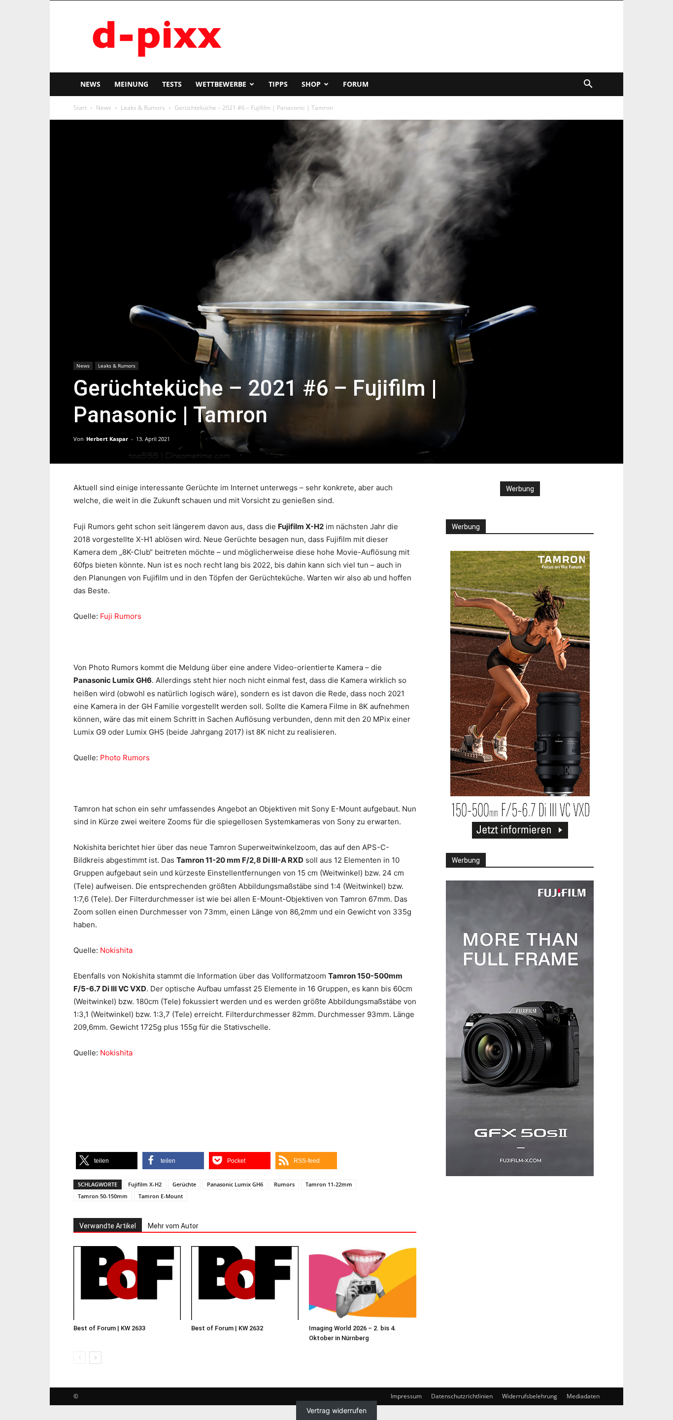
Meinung (131, 84)
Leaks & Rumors (143, 107)
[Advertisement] (420, 36)
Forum (356, 84)
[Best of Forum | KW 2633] (127, 1283)
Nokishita (116, 950)
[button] (588, 85)
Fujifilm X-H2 (145, 1184)
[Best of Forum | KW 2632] (245, 1283)
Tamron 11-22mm (328, 1184)
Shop (311, 84)
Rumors (284, 1184)
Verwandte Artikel (107, 1226)
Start (80, 107)
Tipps (278, 84)
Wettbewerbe (221, 84)
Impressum (406, 1396)
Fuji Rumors (120, 616)
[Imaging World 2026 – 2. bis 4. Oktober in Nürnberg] (362, 1283)
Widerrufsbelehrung (529, 1396)
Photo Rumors (125, 757)
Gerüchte (184, 1184)
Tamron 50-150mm (103, 1196)
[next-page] (95, 1358)
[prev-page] (79, 1358)
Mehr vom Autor (173, 1226)
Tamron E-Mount (160, 1196)
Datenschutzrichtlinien (462, 1396)
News (90, 84)
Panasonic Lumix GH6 (235, 1184)
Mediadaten (583, 1396)
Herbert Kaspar (107, 438)
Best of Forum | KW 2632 (227, 1328)
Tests (172, 84)
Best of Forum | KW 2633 (109, 1328)
